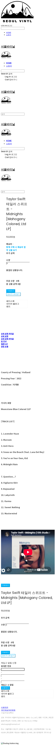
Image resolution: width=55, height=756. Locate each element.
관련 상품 (4, 346)
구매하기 (5, 585)
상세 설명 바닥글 (7, 338)
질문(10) (4, 344)
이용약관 (4, 707)
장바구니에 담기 (8, 656)
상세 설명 (4, 336)
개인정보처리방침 (8, 710)
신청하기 (5, 688)
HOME (8, 32)
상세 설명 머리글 (7, 333)
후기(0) (4, 341)
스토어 (8, 35)
